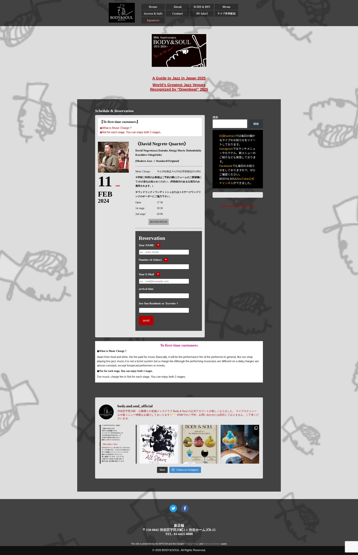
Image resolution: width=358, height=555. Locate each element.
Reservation (158, 221)
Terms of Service (212, 544)
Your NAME (146, 245)
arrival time (146, 288)
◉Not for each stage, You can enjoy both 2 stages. (130, 132)
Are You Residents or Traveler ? (158, 303)
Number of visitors (150, 259)
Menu (226, 7)
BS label (202, 13)
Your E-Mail (146, 274)
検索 (215, 117)
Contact (177, 13)
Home (153, 7)
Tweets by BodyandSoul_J (237, 206)
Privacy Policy (192, 544)
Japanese (153, 20)
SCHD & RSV (202, 7)
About (177, 7)
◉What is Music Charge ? (115, 127)
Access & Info (153, 13)
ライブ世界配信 (226, 13)
